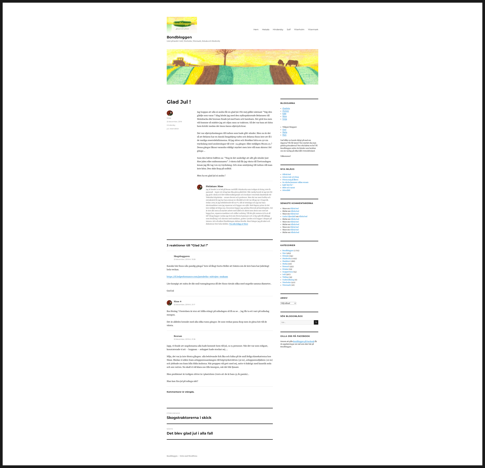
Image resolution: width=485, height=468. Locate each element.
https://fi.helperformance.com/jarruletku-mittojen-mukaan (197, 276)
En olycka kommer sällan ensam (295, 182)
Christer (285, 111)
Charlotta (286, 108)
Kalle (284, 114)
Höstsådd (286, 190)
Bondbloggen (179, 37)
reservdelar (174, 129)
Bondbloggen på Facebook (303, 341)
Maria (284, 132)
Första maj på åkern (290, 180)
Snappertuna (287, 272)
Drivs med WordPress (188, 456)
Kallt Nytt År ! (287, 185)
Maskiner (286, 261)
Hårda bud (286, 174)
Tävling (285, 277)
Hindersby (278, 29)
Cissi (284, 130)
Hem (256, 29)
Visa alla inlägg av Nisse (238, 224)
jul (168, 129)
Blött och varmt (288, 188)
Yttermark (313, 29)
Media (284, 264)
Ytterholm (299, 29)
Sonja (284, 119)
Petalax (285, 269)
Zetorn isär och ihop (290, 177)
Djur (284, 253)
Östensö (285, 266)
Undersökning (288, 280)
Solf (288, 29)
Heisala (265, 29)
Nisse (169, 118)
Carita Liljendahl (289, 216)
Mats (284, 135)
